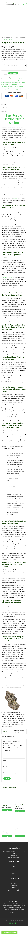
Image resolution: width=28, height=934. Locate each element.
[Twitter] (12, 923)
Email (5, 766)
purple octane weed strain (14, 88)
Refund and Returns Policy (14, 890)
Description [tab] (4, 104)
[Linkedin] (15, 923)
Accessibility (14, 883)
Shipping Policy (14, 885)
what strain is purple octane (18, 89)
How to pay (14, 881)
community (14, 289)
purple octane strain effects (16, 82)
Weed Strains (8, 37)
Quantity (3, 65)
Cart (14, 875)
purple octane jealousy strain (10, 78)
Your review (7, 750)
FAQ (14, 868)
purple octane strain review (10, 86)
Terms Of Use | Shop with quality (14, 889)
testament (21, 377)
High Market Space (11, 3)
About (14, 866)
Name (5, 760)
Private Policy (14, 887)
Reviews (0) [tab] (4, 111)
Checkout (14, 873)
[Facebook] (10, 923)
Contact (14, 870)
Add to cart (13, 73)
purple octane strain (15, 80)
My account (14, 871)
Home (2, 37)
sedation (15, 198)
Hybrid (13, 37)
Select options (6, 810)
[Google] (18, 923)
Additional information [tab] (7, 108)
